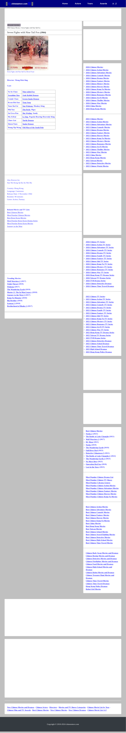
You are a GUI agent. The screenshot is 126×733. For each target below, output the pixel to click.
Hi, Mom (89, 442)
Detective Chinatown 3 (95, 453)
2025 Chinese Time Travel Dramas (100, 346)
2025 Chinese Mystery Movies (98, 141)
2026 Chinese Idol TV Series (97, 261)
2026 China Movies (93, 106)
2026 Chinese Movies (94, 67)
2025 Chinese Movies (94, 119)
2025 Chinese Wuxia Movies (97, 166)
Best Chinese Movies (15, 212)
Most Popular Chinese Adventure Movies (102, 488)
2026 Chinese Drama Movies (97, 78)
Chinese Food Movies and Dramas (99, 564)
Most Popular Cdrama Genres (98, 483)
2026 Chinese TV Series (95, 242)
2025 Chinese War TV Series (97, 330)
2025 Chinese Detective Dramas (98, 341)
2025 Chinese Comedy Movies (98, 127)
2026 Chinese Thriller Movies (98, 100)
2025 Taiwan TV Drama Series (98, 335)
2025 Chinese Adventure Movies (99, 124)
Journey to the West (14, 226)
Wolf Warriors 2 (13, 281)
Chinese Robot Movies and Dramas (100, 573)
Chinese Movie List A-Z (97, 710)
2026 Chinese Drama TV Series (98, 253)
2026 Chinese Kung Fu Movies (98, 89)
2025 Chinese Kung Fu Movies (98, 138)
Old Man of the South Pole (33, 128)
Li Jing (25, 117)
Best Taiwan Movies (94, 529)
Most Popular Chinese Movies (18, 215)
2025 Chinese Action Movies (97, 122)
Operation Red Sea (93, 464)
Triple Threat (12, 284)
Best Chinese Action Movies (97, 507)
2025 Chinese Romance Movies (98, 144)
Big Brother (12, 301)
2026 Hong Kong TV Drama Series (100, 275)
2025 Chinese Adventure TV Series (100, 302)
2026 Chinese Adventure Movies (99, 73)
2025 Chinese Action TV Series (98, 299)
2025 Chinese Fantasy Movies (98, 133)
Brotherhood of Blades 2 (17, 306)
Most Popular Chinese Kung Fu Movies (101, 497)
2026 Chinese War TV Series (97, 272)
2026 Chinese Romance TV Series (99, 270)
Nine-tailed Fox (28, 92)
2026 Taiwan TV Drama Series (98, 278)
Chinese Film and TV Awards (19, 710)
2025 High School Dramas (96, 349)
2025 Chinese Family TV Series (98, 310)
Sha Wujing (27, 113)
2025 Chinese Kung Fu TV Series (99, 319)
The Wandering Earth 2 (95, 459)
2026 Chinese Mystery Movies (98, 92)
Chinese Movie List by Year (98, 707)
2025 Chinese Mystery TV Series (99, 321)
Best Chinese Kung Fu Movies (98, 521)
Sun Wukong (27, 106)
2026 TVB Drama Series (96, 281)
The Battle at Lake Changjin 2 (98, 456)
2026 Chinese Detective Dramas (98, 284)
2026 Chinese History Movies (97, 84)
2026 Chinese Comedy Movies (98, 75)
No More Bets (91, 462)
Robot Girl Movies (93, 589)
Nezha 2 (89, 434)
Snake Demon (28, 124)
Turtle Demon (28, 120)
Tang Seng (26, 102)
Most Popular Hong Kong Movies (20, 223)
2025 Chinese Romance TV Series (99, 324)
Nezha (88, 445)
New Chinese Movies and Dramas (20, 707)
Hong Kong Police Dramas (96, 586)
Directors (53, 707)
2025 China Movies (93, 155)
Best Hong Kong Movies (16, 218)
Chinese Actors (42, 707)
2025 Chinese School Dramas (97, 344)
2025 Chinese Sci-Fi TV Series (98, 327)
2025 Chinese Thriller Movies (98, 149)
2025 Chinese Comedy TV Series (99, 305)
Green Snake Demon (30, 99)
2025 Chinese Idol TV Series (97, 316)
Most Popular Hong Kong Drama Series (22, 221)
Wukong (10, 287)
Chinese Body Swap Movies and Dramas (102, 553)
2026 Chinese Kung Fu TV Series (99, 264)
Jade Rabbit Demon (30, 95)
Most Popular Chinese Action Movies (100, 486)
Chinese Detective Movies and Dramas (101, 559)
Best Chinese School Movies (97, 532)
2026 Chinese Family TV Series (98, 256)
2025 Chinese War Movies (96, 152)
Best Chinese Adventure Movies (98, 510)
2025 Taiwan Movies (94, 161)
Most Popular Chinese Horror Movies (101, 494)
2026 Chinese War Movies (96, 103)
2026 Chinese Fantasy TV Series (99, 259)
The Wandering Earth (16, 289)
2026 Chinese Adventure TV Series (100, 247)
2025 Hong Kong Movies (96, 158)
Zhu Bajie (26, 110)
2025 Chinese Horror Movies (97, 136)
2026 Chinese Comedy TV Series (99, 250)
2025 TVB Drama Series (96, 338)
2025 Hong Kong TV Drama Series (100, 333)
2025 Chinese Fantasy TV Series (99, 313)
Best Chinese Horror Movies (97, 518)
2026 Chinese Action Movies (97, 70)
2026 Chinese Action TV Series (98, 245)
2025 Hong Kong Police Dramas (99, 352)
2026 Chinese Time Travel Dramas (100, 286)
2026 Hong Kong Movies (96, 109)
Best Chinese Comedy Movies (98, 512)
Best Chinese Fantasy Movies (97, 515)
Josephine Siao (14, 95)
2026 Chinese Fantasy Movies (98, 81)
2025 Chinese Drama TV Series (98, 308)
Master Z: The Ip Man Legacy (19, 292)
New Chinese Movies (58, 710)
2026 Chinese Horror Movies (97, 87)
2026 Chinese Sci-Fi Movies (97, 98)
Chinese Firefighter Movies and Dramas (102, 561)
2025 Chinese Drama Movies (97, 130)
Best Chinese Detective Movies (98, 537)
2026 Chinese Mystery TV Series (99, 267)
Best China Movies (93, 523)
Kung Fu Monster (14, 298)
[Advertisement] (63, 15)
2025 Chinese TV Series (95, 296)
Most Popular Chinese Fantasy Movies (101, 491)
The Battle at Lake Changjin (97, 436)
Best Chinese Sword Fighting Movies (100, 535)
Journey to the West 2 (16, 295)
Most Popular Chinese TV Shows (99, 480)
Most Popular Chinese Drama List (99, 477)
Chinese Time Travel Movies (97, 581)
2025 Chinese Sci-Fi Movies (97, 147)
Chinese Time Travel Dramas (98, 584)
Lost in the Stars (92, 467)
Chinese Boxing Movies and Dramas (100, 556)
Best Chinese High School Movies (99, 540)
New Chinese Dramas (77, 710)
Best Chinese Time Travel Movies (99, 543)
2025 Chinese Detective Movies (98, 163)
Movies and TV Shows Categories (72, 707)
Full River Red (92, 450)
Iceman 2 (11, 303)
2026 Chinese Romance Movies (98, 95)
